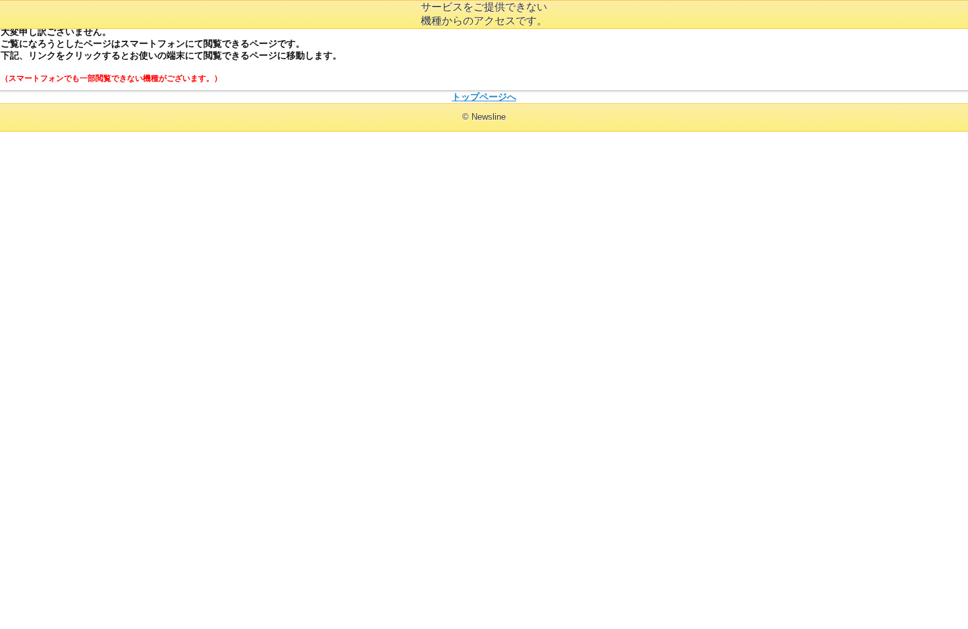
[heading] (484, 116)
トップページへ (484, 96)
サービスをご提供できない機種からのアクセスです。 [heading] (484, 13)
